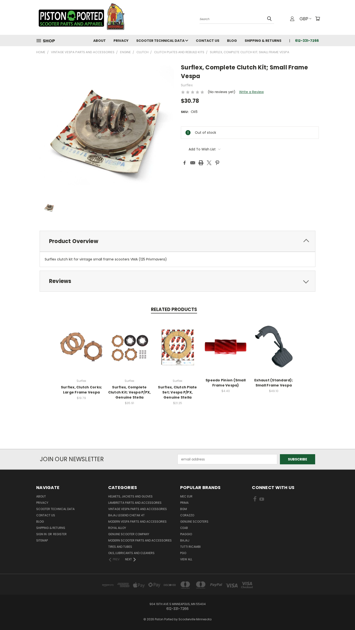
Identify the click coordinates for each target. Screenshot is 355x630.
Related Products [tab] (174, 309)
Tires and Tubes (120, 547)
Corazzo (187, 515)
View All (186, 559)
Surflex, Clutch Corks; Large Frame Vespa (81, 390)
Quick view (81, 342)
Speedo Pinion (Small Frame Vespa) (226, 383)
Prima (184, 503)
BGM (183, 509)
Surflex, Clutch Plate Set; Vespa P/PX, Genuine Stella (177, 392)
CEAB (184, 528)
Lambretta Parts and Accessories (135, 503)
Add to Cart (81, 350)
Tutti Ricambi (190, 547)
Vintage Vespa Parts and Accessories (137, 509)
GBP (303, 19)
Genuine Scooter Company (128, 534)
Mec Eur (186, 496)
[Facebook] (184, 162)
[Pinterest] (217, 162)
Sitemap (42, 540)
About (99, 40)
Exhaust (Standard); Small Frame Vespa (273, 383)
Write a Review (251, 91)
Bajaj (184, 540)
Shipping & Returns (263, 40)
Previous (342, 615)
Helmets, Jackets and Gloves (130, 496)
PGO (183, 553)
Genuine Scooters (194, 521)
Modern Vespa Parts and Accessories (137, 521)
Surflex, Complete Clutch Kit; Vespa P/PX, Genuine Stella (129, 392)
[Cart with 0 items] (317, 18)
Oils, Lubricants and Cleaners (131, 553)
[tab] (177, 241)
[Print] (201, 162)
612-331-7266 (307, 40)
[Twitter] (209, 162)
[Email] (192, 162)
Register (60, 534)
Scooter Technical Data (160, 40)
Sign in (41, 534)
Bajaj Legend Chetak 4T (126, 515)
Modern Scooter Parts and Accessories (140, 540)
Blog (232, 40)
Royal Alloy (117, 528)
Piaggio (186, 534)
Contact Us (207, 40)
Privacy (121, 40)
